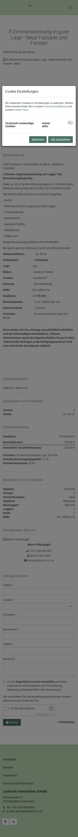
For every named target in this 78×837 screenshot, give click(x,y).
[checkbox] (70, 122)
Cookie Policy (21, 109)
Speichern (38, 139)
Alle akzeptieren (60, 139)
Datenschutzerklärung (55, 106)
